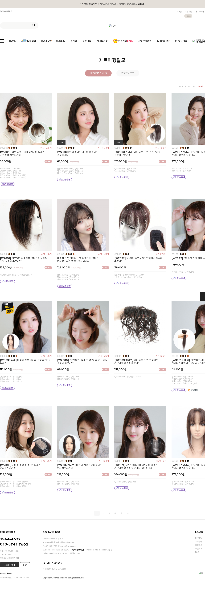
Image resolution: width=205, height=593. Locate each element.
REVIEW (198, 538)
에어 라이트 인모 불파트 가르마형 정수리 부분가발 (136, 362)
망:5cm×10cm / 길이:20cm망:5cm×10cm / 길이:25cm (68, 378)
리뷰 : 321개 (46, 148)
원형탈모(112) (128, 73)
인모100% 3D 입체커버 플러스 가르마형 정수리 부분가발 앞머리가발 (136, 467)
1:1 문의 (198, 541)
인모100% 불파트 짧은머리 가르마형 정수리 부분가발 (82, 362)
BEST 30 (46, 40)
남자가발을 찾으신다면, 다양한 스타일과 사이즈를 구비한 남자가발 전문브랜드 (112, 4)
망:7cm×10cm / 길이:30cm (183, 272)
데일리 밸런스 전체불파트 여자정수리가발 (79, 467)
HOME (12, 40)
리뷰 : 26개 (46, 356)
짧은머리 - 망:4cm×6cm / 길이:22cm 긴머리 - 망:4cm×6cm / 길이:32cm (129, 276)
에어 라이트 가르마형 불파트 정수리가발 (77, 153)
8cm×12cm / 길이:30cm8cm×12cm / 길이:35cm (182, 169)
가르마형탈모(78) (98, 73)
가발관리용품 (145, 40)
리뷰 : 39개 (161, 356)
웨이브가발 (102, 40)
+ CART (48, 161)
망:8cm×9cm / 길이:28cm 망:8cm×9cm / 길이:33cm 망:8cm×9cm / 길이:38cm (68, 277)
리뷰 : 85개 (160, 148)
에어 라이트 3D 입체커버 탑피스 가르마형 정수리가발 (22, 153)
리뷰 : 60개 (103, 254)
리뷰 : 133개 (103, 148)
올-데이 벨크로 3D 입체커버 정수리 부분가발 (138, 260)
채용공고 (198, 545)
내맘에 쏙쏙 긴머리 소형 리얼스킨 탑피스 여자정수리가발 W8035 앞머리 (77, 260)
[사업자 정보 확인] (77, 549)
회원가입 (188, 11)
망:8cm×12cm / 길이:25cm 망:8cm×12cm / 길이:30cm (68, 483)
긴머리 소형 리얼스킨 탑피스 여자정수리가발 (20, 467)
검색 (34, 25)
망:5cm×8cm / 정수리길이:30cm (127, 377)
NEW (60, 40)
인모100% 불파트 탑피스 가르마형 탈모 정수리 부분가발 (23, 260)
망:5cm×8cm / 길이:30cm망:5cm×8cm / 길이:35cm (125, 170)
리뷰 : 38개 (46, 254)
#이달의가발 (181, 40)
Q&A (25, 564)
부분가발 (86, 40)
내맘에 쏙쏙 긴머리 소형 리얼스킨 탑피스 (25, 362)
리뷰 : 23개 (161, 254)
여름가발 (125, 40)
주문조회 (198, 548)
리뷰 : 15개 (161, 461)
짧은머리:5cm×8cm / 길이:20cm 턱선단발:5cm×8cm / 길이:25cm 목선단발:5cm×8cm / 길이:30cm (70, 171)
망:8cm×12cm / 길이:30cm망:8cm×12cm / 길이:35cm (183, 483)
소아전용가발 (163, 40)
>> (127, 513)
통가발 (73, 40)
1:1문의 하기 (9, 564)
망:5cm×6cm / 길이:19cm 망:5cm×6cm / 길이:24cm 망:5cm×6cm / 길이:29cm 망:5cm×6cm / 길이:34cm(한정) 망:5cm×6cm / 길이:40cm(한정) (13, 173)
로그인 (179, 11)
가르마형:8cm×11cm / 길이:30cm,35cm (16, 275)
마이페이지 (199, 11)
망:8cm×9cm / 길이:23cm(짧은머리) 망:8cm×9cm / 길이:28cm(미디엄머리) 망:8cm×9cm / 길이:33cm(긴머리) (15, 484)
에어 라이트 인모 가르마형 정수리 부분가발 (137, 153)
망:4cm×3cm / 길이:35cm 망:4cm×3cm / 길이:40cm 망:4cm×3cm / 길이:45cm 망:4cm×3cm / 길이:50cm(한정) (184, 380)
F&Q (197, 552)
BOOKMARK (6, 11)
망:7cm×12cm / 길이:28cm (125, 482)
